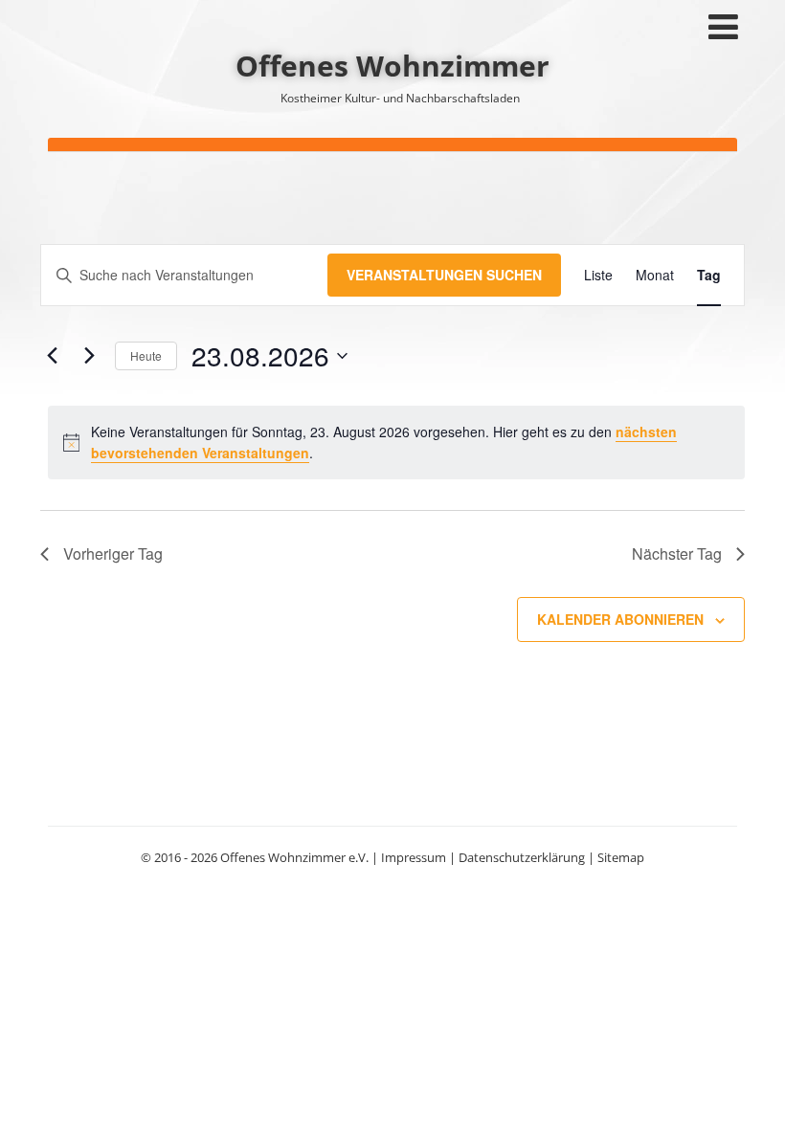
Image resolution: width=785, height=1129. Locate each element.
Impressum (413, 857)
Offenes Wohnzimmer (393, 65)
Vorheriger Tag (113, 553)
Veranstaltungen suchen (444, 274)
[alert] (396, 442)
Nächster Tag (677, 553)
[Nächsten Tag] (89, 355)
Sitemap (620, 857)
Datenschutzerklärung (522, 857)
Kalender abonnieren (620, 619)
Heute (146, 355)
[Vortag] (51, 355)
